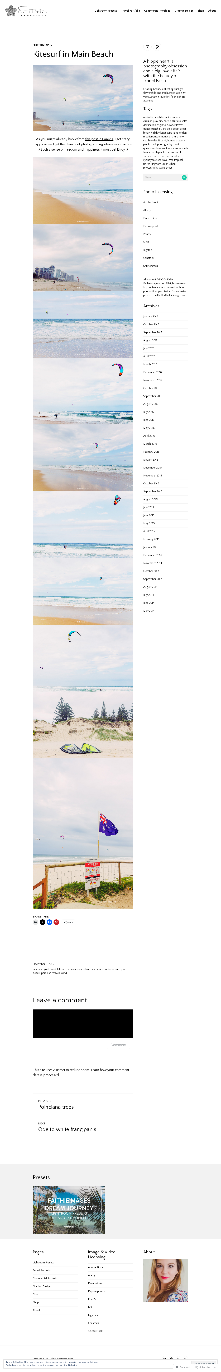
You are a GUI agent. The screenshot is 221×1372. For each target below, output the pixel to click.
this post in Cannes (99, 139)
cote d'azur (170, 121)
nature (174, 136)
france (147, 128)
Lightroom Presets (105, 10)
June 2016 (149, 419)
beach (157, 117)
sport (123, 969)
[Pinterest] (157, 47)
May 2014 (149, 610)
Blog (35, 1294)
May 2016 (149, 427)
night (167, 140)
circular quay (150, 121)
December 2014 (152, 555)
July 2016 (148, 412)
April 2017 (149, 356)
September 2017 (152, 332)
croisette (182, 121)
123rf (146, 242)
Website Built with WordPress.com (53, 1358)
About (212, 10)
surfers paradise (42, 973)
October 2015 (151, 483)
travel (165, 159)
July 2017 (148, 348)
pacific (147, 144)
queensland (83, 969)
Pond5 (147, 234)
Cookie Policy (70, 1365)
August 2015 (150, 499)
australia (37, 969)
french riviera (158, 128)
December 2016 (152, 372)
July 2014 (148, 594)
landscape (166, 132)
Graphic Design (184, 10)
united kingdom (152, 163)
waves (56, 973)
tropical (178, 159)
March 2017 (150, 364)
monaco (165, 136)
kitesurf (61, 969)
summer (148, 156)
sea (93, 969)
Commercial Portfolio (157, 10)
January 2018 (150, 316)
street (177, 152)
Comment (118, 1045)
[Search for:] (165, 177)
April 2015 (149, 531)
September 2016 (152, 396)
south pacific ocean (108, 969)
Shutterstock (150, 265)
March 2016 (150, 443)
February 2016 (151, 451)
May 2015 (149, 523)
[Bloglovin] (178, 1359)
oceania (71, 969)
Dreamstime (150, 218)
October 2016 (151, 388)
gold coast (50, 969)
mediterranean (151, 136)
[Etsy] (185, 1359)
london (183, 132)
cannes (176, 117)
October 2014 (151, 571)
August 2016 (150, 404)
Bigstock (148, 250)
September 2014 (152, 579)
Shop (201, 10)
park (154, 144)
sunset (157, 156)
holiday (155, 132)
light (175, 132)
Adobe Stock (150, 202)
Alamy (147, 210)
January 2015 (150, 547)
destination (149, 125)
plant (176, 144)
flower (179, 125)
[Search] (184, 177)
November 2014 (152, 563)
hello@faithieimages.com (172, 295)
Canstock (148, 257)
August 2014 (150, 586)
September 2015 (152, 491)
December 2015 (152, 467)
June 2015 (149, 515)
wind (64, 973)
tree (171, 159)
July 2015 (148, 507)
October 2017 (151, 324)
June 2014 (149, 602)
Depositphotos (152, 226)
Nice (160, 140)
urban (165, 163)
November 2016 (152, 380)
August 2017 (150, 340)
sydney (147, 159)
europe (171, 125)
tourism (156, 159)
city (161, 121)
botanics (166, 117)
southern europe (171, 148)
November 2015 (152, 475)
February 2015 (151, 539)
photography (42, 45)
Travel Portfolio (130, 10)
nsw (172, 140)
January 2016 (150, 459)
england (161, 125)
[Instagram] (147, 47)
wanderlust (165, 167)
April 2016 (149, 435)
